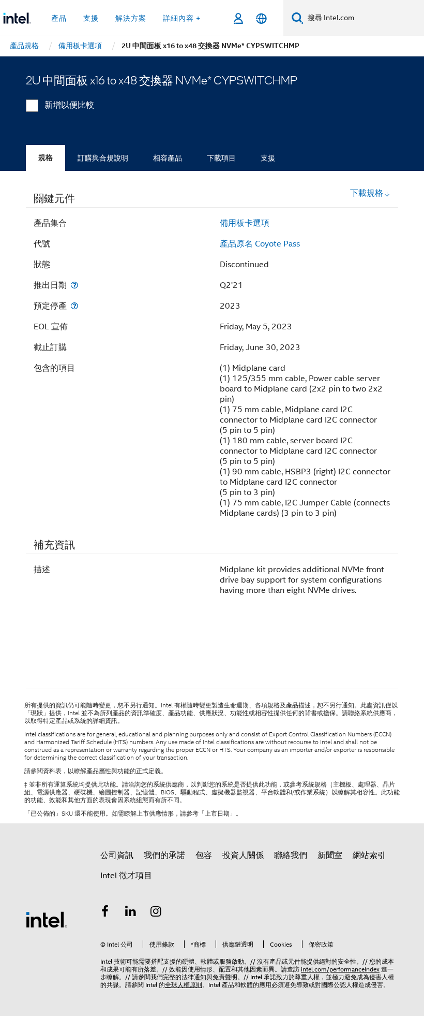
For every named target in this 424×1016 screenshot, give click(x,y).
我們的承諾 (164, 855)
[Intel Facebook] (105, 913)
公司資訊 (116, 855)
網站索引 (369, 855)
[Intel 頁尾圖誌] (46, 919)
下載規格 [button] (366, 193)
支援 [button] (91, 18)
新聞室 (329, 855)
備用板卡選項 (244, 223)
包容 (203, 855)
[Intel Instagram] (156, 913)
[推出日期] (74, 285)
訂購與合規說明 (103, 158)
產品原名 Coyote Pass (260, 244)
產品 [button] (59, 18)
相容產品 (167, 158)
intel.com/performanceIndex (340, 969)
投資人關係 (243, 855)
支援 (268, 158)
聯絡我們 (290, 855)
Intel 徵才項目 (126, 875)
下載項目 (221, 158)
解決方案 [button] (130, 18)
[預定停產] (74, 305)
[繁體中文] (261, 18)
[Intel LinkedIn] (131, 913)
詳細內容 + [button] (182, 18)
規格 (45, 158)
